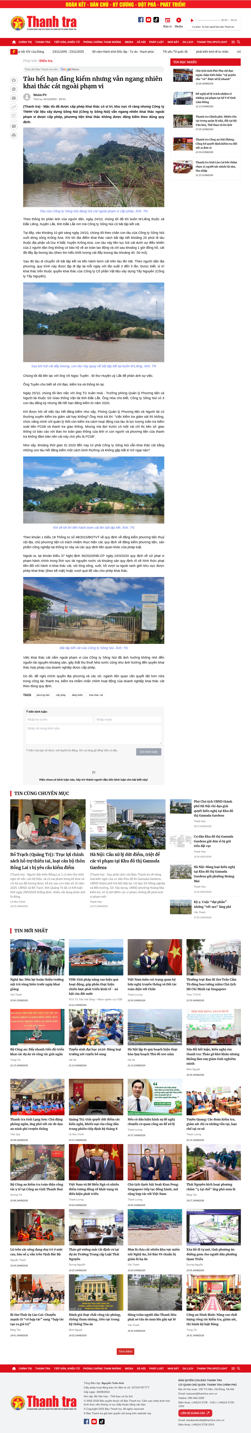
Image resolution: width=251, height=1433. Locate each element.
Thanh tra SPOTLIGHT (212, 42)
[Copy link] (13, 107)
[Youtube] (148, 19)
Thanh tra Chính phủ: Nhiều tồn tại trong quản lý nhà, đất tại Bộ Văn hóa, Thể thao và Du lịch (216, 120)
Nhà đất (173, 42)
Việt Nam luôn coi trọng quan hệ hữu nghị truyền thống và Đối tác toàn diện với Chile (152, 984)
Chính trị (25, 42)
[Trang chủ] (14, 42)
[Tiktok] (156, 19)
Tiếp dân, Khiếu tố (67, 42)
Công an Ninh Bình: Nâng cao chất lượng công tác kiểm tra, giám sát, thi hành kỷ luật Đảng (212, 1319)
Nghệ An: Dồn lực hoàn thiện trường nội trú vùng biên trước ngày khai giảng (37, 984)
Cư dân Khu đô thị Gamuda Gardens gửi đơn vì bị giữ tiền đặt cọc (213, 841)
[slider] (208, 20)
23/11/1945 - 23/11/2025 (43, 51)
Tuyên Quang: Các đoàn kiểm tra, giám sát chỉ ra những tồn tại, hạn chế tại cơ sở (212, 1124)
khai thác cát (96, 695)
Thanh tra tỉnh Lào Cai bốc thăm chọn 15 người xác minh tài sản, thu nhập (216, 166)
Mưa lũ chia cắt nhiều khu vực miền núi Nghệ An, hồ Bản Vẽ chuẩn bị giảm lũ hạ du (154, 1254)
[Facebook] (141, 19)
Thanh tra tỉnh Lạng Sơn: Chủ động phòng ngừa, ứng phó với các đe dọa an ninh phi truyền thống (36, 1124)
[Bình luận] (13, 126)
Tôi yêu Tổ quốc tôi (150, 51)
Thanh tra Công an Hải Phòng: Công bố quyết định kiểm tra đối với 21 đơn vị (216, 143)
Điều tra (45, 61)
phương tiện (43, 695)
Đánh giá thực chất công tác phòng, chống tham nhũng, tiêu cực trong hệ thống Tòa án (95, 1319)
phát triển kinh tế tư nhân (188, 51)
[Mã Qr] (13, 115)
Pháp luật (156, 42)
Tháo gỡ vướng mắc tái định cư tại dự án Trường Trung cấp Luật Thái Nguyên (94, 1254)
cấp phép (61, 695)
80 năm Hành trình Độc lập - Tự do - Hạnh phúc (99, 51)
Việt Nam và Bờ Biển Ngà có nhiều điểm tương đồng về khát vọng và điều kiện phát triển (94, 1189)
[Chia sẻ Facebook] (13, 80)
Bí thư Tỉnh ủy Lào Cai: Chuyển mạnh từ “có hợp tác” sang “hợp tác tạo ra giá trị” (37, 1319)
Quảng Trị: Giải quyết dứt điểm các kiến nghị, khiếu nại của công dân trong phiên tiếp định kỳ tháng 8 (94, 1124)
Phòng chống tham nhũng (102, 42)
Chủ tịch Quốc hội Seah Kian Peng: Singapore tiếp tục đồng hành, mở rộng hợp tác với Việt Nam (153, 1189)
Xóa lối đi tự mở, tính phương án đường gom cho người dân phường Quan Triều (212, 1254)
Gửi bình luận (149, 751)
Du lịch (188, 42)
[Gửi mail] (13, 98)
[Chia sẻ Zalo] (13, 89)
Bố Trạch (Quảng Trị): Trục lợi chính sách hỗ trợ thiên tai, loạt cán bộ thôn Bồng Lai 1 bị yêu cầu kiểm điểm (47, 861)
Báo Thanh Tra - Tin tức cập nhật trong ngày (43, 23)
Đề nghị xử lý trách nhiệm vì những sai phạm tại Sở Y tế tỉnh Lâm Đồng (216, 98)
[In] (13, 135)
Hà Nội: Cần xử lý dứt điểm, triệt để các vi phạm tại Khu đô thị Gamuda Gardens (125, 861)
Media (129, 42)
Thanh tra (42, 42)
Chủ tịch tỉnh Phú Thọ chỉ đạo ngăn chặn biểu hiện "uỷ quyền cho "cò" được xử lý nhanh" (216, 75)
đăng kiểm (77, 695)
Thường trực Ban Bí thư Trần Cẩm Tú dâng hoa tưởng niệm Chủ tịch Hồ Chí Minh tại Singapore (211, 984)
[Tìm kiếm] (238, 42)
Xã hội (141, 42)
